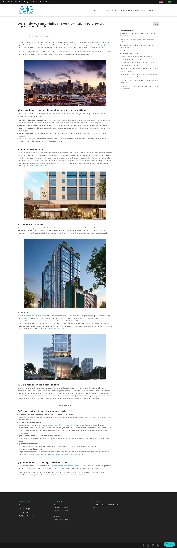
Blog (143, 10)
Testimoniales (24, 512)
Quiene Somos (109, 10)
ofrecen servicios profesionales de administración (56, 425)
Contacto (151, 10)
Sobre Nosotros (25, 505)
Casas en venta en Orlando (129, 10)
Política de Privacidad (26, 516)
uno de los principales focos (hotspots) (92, 45)
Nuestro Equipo (24, 508)
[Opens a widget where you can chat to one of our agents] (169, 544)
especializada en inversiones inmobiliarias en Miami (69, 466)
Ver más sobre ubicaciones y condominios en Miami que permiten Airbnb (59, 454)
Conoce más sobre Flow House (36, 166)
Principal (97, 10)
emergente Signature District (36, 316)
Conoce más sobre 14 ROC (56, 329)
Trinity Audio (39, 36)
